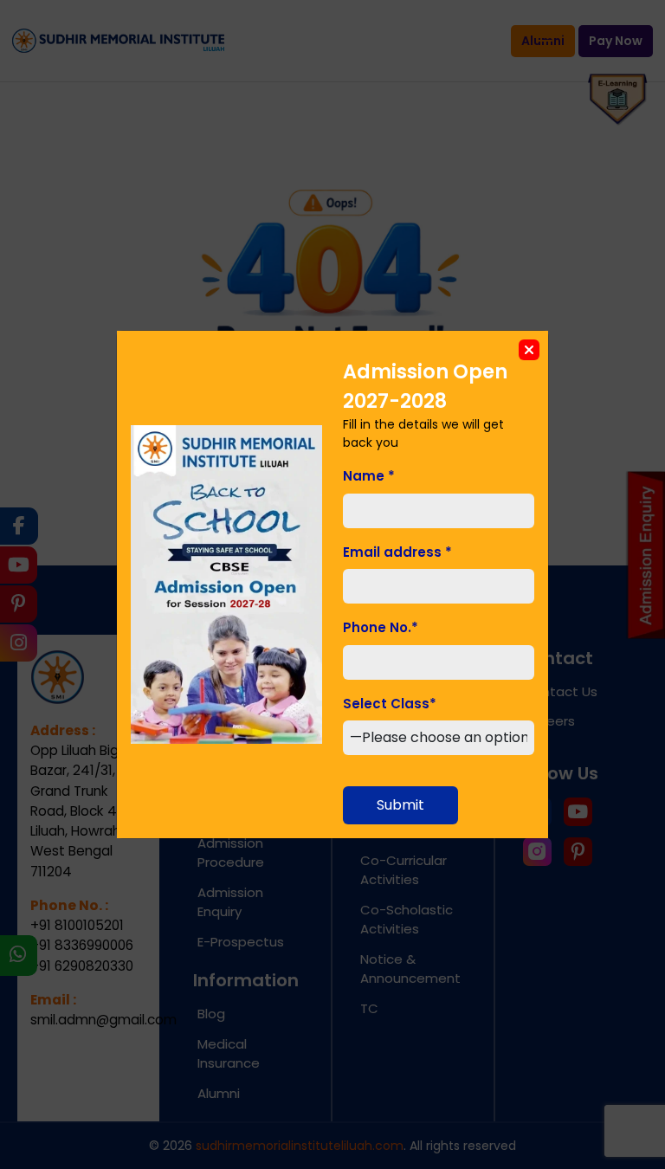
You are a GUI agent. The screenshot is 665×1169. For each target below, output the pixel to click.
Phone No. (380, 627)
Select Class (389, 703)
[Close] (529, 349)
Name (369, 476)
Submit (400, 805)
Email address (397, 552)
